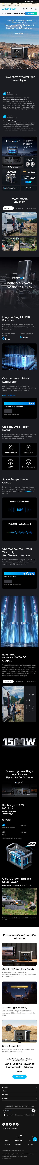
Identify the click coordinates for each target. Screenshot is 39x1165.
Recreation (19, 208)
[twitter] (7, 1124)
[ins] (13, 1124)
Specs (23, 13)
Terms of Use (19, 1115)
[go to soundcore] (19, 1140)
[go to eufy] (31, 1140)
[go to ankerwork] (19, 1144)
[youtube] (10, 1124)
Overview (17, 13)
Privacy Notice (30, 1154)
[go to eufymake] (31, 1144)
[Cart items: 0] (31, 9)
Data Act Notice (6, 1158)
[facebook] (3, 1124)
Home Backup (31, 208)
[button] (24, 9)
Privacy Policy (30, 1115)
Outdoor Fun (8, 208)
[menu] (35, 9)
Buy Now (31, 13)
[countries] (24, 9)
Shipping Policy (12, 1154)
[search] (27, 9)
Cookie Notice (23, 1156)
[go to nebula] (8, 1144)
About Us (4, 1154)
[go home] (9, 9)
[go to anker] (8, 1140)
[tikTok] (17, 1124)
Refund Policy (21, 1154)
